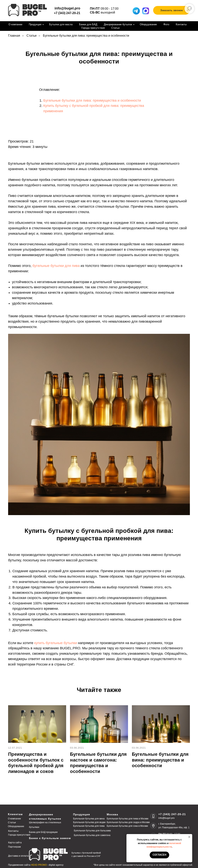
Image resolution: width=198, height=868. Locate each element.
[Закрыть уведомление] (189, 837)
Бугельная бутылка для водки (89, 822)
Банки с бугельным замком (50, 838)
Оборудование (148, 24)
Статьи (115, 27)
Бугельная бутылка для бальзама (92, 830)
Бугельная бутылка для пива (89, 826)
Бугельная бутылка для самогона (92, 835)
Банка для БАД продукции (43, 832)
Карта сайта (15, 842)
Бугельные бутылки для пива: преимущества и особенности (92, 100)
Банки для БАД (88, 24)
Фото (166, 24)
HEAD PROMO (39, 865)
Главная (14, 35)
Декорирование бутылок (118, 24)
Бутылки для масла (61, 24)
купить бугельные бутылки (55, 643)
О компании (15, 24)
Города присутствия (93, 27)
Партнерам (14, 846)
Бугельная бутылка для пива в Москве (127, 818)
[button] (171, 10)
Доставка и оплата (18, 856)
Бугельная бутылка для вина (89, 818)
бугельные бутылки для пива (56, 266)
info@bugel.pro (166, 818)
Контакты (181, 24)
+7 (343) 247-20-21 (67, 13)
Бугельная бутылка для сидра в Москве (128, 822)
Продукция (35, 24)
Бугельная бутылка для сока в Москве (127, 826)
